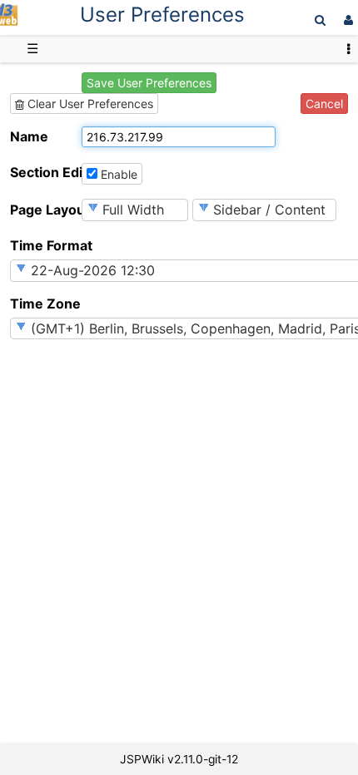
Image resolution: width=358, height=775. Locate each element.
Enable (117, 174)
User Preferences (162, 14)
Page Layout (43, 209)
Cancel (324, 103)
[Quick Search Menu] (320, 19)
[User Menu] (346, 19)
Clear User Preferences (88, 103)
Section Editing (43, 172)
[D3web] (9, 21)
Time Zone (43, 303)
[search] (320, 19)
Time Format (43, 245)
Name (29, 136)
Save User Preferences (149, 83)
